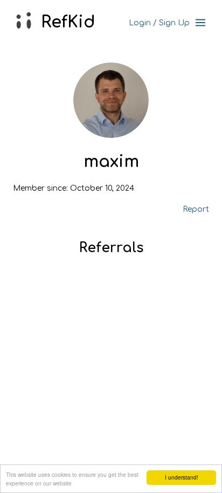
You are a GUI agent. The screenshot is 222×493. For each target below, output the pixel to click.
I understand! (181, 477)
